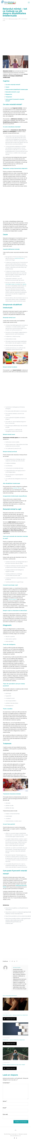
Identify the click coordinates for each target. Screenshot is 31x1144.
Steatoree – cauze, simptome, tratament (14, 1039)
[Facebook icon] (14, 1138)
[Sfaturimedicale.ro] (8, 2)
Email (4, 1107)
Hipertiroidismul (12, 599)
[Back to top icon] (15, 1130)
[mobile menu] (28, 2)
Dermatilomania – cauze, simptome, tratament (15, 1015)
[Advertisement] (15, 38)
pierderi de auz (17, 488)
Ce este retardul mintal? (12, 84)
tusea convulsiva (15, 284)
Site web (5, 1114)
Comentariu (6, 1082)
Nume (5, 1101)
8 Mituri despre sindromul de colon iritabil (14, 1064)
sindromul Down (19, 258)
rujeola (24, 284)
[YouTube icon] (17, 1138)
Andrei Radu (14, 18)
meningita (8, 284)
